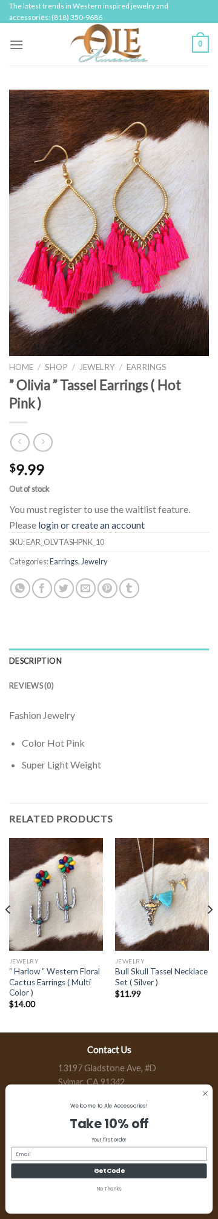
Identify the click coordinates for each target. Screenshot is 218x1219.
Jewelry (97, 367)
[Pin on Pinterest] (107, 588)
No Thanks (108, 1189)
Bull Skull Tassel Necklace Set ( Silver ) (161, 976)
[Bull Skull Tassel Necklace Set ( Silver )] (162, 894)
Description (35, 661)
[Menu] (16, 44)
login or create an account (91, 524)
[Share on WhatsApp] (20, 588)
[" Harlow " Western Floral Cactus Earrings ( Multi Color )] (56, 894)
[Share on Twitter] (64, 588)
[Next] (209, 934)
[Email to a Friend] (86, 588)
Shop (56, 367)
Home (21, 367)
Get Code (109, 1170)
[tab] (109, 661)
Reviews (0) (31, 685)
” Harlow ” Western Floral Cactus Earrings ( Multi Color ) (54, 981)
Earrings (147, 367)
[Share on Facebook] (42, 588)
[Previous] (8, 934)
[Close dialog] (205, 1093)
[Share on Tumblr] (129, 588)
